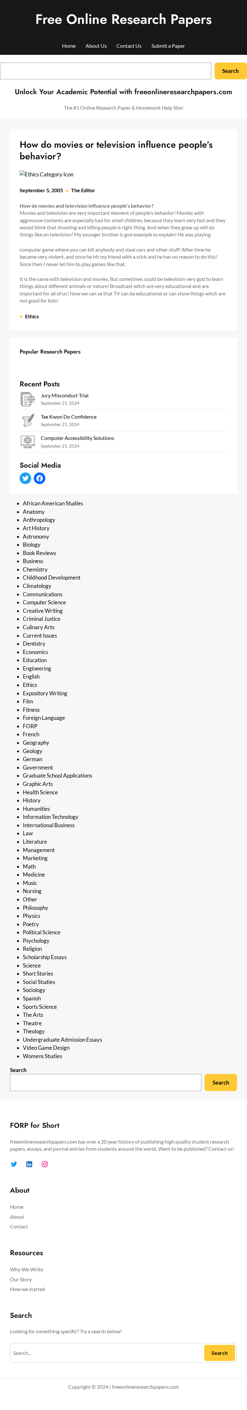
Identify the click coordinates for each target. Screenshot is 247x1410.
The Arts (33, 1014)
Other (30, 899)
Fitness (31, 709)
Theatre (32, 1023)
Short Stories (38, 973)
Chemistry (35, 569)
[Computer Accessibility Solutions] (28, 443)
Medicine (34, 874)
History (32, 800)
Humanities (36, 808)
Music (30, 882)
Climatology (37, 585)
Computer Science (44, 602)
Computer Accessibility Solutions (77, 438)
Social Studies (39, 981)
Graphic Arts (38, 783)
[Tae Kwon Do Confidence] (28, 421)
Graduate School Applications (57, 775)
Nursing (32, 891)
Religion (32, 948)
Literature (35, 841)
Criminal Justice (41, 618)
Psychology (36, 940)
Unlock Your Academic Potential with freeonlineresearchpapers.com (123, 91)
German (32, 759)
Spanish (32, 998)
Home (69, 46)
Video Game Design (46, 1047)
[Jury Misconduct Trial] (28, 400)
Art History (36, 528)
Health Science (40, 792)
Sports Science (40, 1006)
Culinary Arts (38, 627)
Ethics (32, 316)
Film (28, 701)
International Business (49, 825)
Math (29, 866)
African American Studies (53, 503)
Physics (31, 915)
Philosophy (35, 907)
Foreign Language (44, 717)
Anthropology (39, 519)
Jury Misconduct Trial (64, 395)
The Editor (83, 190)
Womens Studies (42, 1056)
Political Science (41, 932)
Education (35, 660)
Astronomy (36, 536)
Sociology (34, 990)
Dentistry (34, 643)
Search (230, 70)
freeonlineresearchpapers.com (145, 1387)
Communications (42, 594)
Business (33, 561)
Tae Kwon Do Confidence (68, 416)
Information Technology (50, 816)
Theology (34, 1031)
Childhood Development (51, 577)
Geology (32, 751)
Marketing (35, 858)
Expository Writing (45, 693)
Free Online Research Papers (123, 19)
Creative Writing (43, 610)
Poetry (31, 924)
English (31, 676)
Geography (36, 742)
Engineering (37, 668)
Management (39, 850)
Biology (32, 544)
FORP (30, 726)
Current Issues (40, 635)
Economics (35, 652)
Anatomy (34, 511)
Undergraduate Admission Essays (62, 1039)
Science (32, 965)
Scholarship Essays (45, 957)
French (31, 734)
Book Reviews (39, 553)
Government (38, 767)
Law (28, 833)
